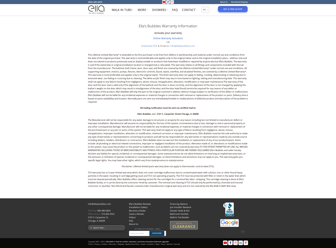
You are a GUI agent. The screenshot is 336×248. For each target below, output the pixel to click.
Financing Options (179, 204)
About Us (133, 224)
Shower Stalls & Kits (180, 210)
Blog (157, 244)
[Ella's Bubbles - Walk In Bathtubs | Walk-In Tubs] (96, 9)
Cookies (104, 244)
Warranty (112, 244)
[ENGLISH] (205, 9)
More (142, 10)
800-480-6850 (104, 210)
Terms (90, 244)
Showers (159, 10)
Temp (163, 244)
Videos (132, 217)
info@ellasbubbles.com (182, 45)
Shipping (120, 244)
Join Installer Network (180, 207)
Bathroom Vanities (179, 214)
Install (143, 244)
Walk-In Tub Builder (179, 217)
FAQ (175, 10)
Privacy (97, 244)
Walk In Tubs (122, 10)
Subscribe (157, 233)
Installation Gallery (138, 207)
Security (177, 244)
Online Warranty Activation (168, 38)
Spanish (169, 244)
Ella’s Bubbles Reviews (140, 204)
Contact (188, 10)
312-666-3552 (107, 214)
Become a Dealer (137, 210)
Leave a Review (136, 214)
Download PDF (149, 45)
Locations (150, 244)
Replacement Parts (132, 244)
